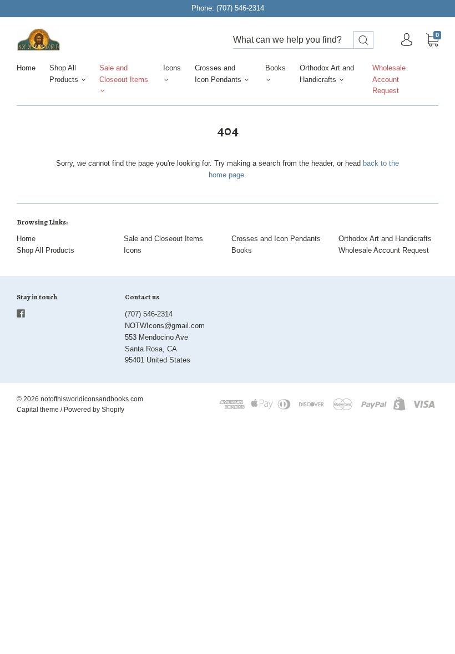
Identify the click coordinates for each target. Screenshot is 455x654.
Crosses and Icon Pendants (219, 74)
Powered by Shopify (94, 409)
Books (275, 68)
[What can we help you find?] (303, 40)
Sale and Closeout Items (123, 74)
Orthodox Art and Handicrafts (327, 74)
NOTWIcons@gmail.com (165, 325)
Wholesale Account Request (389, 79)
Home (26, 68)
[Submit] (363, 40)
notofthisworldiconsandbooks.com (92, 399)
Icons (172, 68)
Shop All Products (64, 74)
